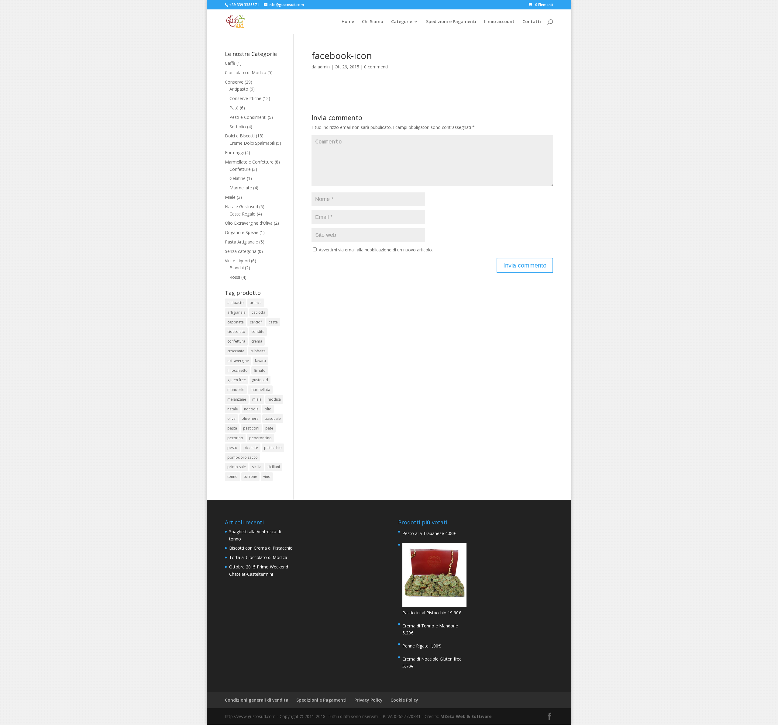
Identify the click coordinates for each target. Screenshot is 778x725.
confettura (236, 341)
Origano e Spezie (241, 232)
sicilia (256, 466)
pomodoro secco (242, 457)
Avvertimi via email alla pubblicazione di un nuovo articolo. (376, 250)
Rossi (234, 277)
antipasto (235, 302)
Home (348, 21)
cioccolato (236, 331)
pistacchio (273, 447)
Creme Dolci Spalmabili (252, 143)
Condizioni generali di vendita (256, 700)
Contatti (531, 21)
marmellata (260, 389)
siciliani (273, 466)
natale (232, 409)
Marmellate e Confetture (249, 162)
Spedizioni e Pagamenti (451, 21)
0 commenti (376, 67)
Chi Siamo (372, 21)
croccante (235, 351)
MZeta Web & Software (466, 716)
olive (231, 418)
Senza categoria (240, 251)
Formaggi (234, 152)
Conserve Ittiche (245, 98)
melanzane (236, 399)
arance (256, 302)
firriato (260, 370)
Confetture (240, 169)
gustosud (260, 379)
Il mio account (499, 21)
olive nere (250, 418)
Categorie (401, 21)
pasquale (273, 418)
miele (257, 399)
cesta (273, 322)
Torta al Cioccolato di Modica (258, 557)
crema (256, 341)
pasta (232, 428)
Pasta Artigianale (241, 242)
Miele (230, 197)
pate (269, 428)
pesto (232, 447)
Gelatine (237, 178)
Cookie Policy (404, 700)
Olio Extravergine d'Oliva (249, 223)
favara (260, 360)
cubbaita (258, 351)
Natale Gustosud (241, 206)
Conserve (234, 82)
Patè (234, 108)
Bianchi (236, 268)
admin (324, 67)
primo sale (236, 466)
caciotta (258, 312)
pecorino (235, 437)
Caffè (230, 63)
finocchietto (237, 370)
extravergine (238, 360)
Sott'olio (237, 126)
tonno (232, 476)
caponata (235, 322)
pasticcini (251, 428)
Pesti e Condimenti (248, 117)
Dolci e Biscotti (240, 136)
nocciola (251, 409)
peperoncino (260, 437)
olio (268, 409)
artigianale (236, 312)
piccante (250, 447)
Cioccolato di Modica (245, 72)
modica (274, 399)
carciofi (256, 322)
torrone (250, 476)
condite (257, 331)
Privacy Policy (368, 700)
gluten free (236, 379)
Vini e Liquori (237, 261)
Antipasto (238, 89)
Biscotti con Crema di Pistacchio (261, 548)
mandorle (235, 389)
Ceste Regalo (242, 214)
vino (266, 476)
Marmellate (240, 188)
